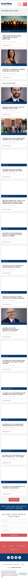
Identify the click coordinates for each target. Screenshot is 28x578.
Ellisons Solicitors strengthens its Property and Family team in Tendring (13, 362)
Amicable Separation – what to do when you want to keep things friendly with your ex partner (13, 202)
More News (14, 499)
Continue (22, 574)
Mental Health (6, 31)
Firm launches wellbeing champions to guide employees (11, 37)
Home (4, 546)
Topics (11, 546)
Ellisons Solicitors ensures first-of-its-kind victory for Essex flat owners (12, 235)
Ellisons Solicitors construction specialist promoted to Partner (10, 329)
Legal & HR (5, 133)
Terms (22, 564)
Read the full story (6, 45)
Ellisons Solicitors (13, 41)
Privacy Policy (16, 564)
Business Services (7, 64)
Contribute (21, 546)
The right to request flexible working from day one (13, 70)
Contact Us (14, 549)
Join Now (19, 508)
